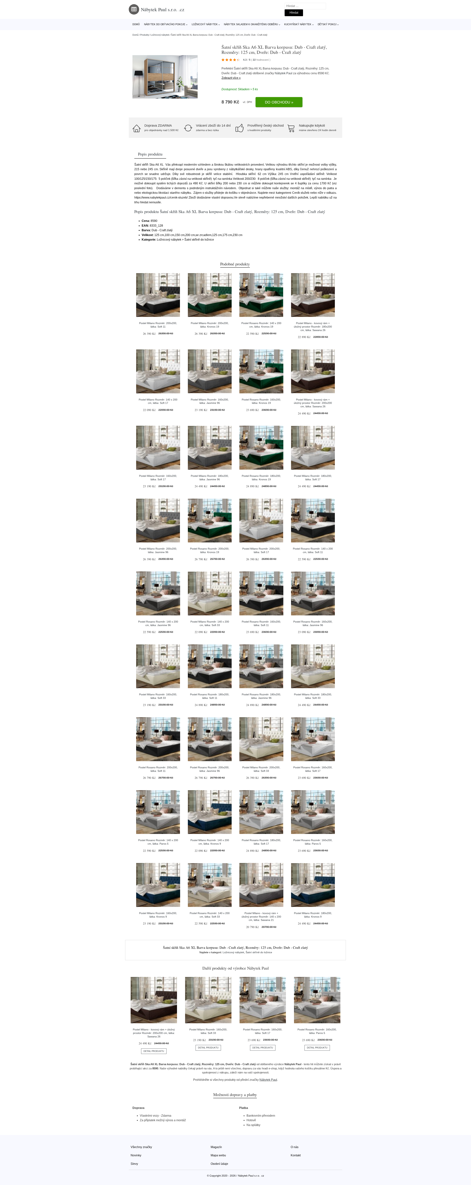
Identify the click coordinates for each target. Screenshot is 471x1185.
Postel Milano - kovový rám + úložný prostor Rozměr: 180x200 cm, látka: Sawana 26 (313, 326)
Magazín (216, 1147)
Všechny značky (141, 1147)
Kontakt (296, 1155)
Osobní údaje (219, 1163)
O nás (294, 1147)
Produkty (144, 35)
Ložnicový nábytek (205, 24)
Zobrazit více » (231, 77)
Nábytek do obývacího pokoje (164, 24)
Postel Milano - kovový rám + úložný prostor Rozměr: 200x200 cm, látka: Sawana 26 (313, 403)
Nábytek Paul (283, 73)
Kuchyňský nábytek (297, 24)
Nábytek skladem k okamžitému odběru (251, 24)
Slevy (134, 1163)
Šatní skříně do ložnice (259, 952)
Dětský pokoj (327, 24)
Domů (136, 24)
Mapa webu (218, 1155)
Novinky (136, 1155)
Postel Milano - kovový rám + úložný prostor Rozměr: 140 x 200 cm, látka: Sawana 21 (261, 916)
